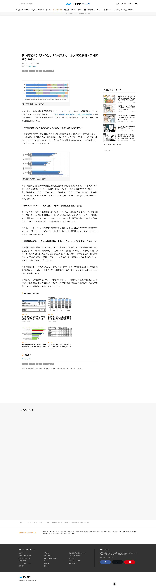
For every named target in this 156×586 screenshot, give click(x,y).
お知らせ (21, 553)
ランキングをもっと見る (110, 144)
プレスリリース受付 (74, 555)
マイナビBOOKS (129, 10)
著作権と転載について (25, 555)
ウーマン (48, 10)
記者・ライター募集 (74, 560)
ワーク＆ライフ (57, 10)
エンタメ (73, 10)
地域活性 (90, 10)
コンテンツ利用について (51, 558)
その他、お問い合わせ (25, 563)
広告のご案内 (22, 560)
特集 (85, 10)
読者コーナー (108, 10)
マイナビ (25, 359)
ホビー (80, 10)
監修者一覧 (47, 566)
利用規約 (46, 553)
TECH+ (27, 10)
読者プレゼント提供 (24, 558)
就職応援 (66, 10)
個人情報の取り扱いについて (77, 553)
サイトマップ (47, 555)
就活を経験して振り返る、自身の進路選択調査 (74, 114)
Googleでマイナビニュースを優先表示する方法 (78, 13)
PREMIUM (41, 10)
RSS (45, 560)
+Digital (33, 10)
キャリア (46, 522)
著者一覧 (21, 566)
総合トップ (19, 10)
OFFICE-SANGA (31, 66)
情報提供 (46, 563)
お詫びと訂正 (73, 563)
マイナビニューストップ (25, 522)
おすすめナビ (118, 10)
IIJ (97, 10)
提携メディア (73, 558)
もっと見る (106, 150)
